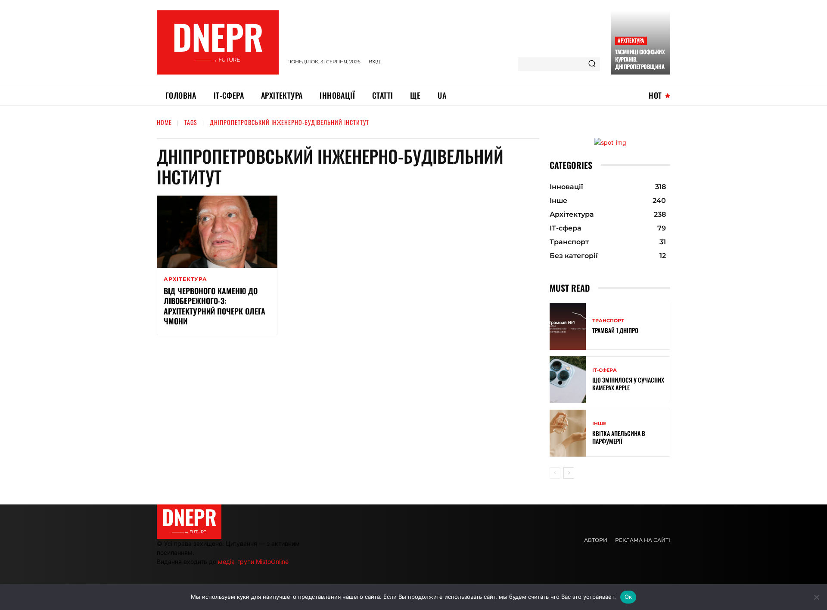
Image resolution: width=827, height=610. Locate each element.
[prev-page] (555, 473)
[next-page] (568, 473)
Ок (628, 596)
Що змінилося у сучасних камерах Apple (628, 383)
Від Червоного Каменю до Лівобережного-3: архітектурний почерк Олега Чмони (214, 306)
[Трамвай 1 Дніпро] (568, 326)
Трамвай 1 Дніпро (615, 330)
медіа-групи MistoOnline (253, 561)
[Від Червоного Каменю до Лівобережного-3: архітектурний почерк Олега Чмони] (217, 232)
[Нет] (816, 597)
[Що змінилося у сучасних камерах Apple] (568, 379)
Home (164, 122)
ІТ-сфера (604, 370)
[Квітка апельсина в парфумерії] (568, 433)
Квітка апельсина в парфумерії (618, 437)
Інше (599, 423)
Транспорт (608, 320)
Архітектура (631, 40)
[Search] (592, 64)
